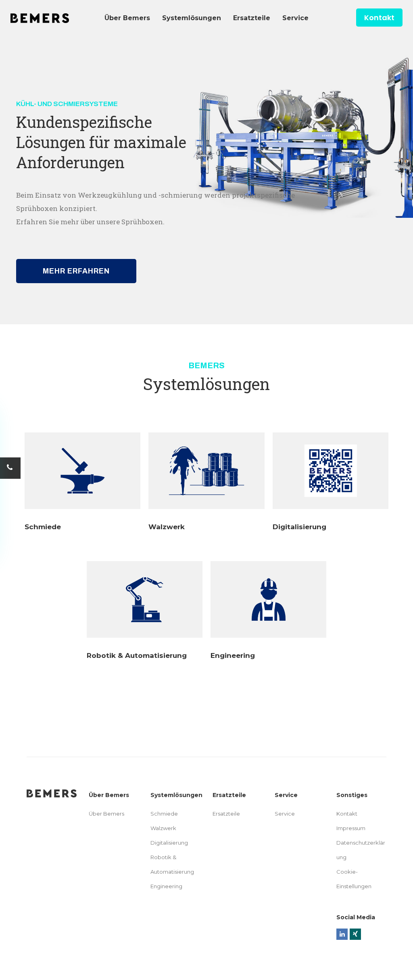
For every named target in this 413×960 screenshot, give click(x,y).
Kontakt (379, 18)
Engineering (233, 655)
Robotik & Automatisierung (137, 655)
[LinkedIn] (342, 934)
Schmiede (43, 527)
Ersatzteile (226, 813)
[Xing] (355, 934)
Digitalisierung (299, 527)
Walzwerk (166, 527)
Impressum (350, 828)
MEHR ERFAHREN (76, 271)
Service (285, 813)
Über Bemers (106, 813)
